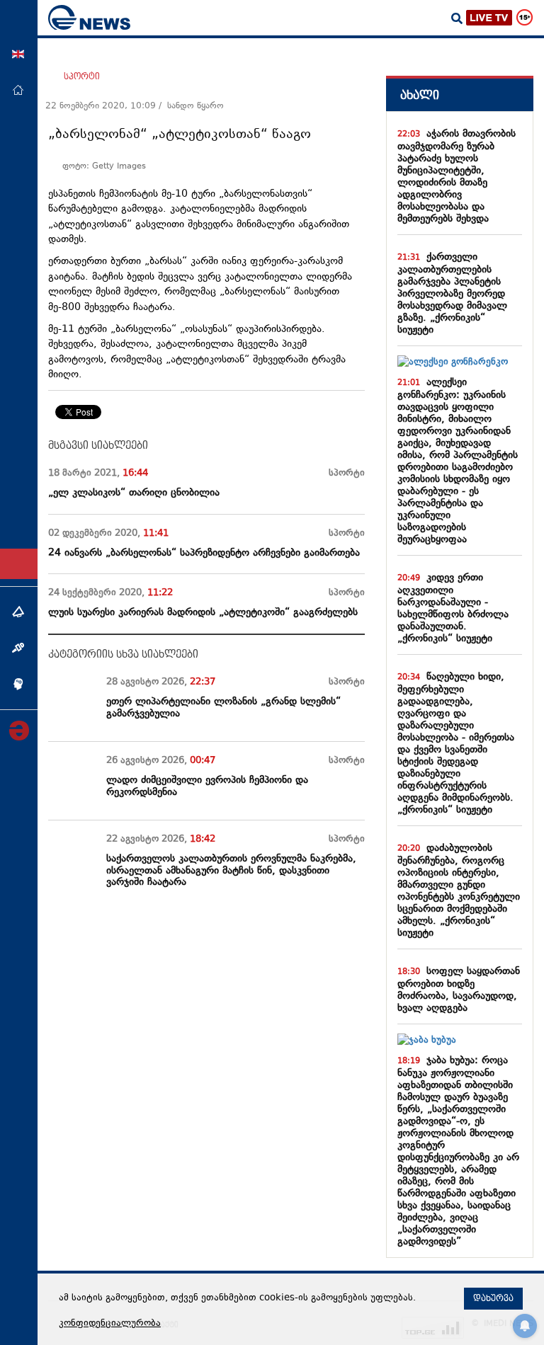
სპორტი (82, 76)
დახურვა (493, 1298)
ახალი (419, 95)
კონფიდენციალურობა (110, 1324)
